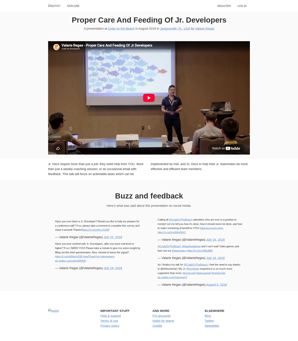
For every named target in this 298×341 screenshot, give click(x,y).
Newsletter (212, 326)
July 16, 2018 (215, 239)
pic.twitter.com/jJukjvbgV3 (172, 277)
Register (224, 5)
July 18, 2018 (113, 268)
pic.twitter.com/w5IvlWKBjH (70, 260)
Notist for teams (163, 321)
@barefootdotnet (191, 246)
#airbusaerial (203, 273)
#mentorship (218, 273)
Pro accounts (161, 316)
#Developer (192, 268)
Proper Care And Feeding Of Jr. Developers (149, 20)
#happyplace (179, 250)
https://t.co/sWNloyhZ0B (68, 256)
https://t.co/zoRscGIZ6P (96, 229)
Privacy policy (109, 326)
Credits (157, 326)
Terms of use (109, 321)
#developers (108, 256)
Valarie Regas (204, 28)
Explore (73, 5)
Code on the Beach (121, 28)
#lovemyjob (189, 273)
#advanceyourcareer (211, 228)
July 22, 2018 (113, 237)
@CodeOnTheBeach (181, 219)
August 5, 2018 (216, 284)
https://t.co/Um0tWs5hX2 (172, 232)
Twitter (209, 321)
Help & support (110, 316)
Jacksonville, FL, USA (175, 28)
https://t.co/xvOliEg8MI (200, 250)
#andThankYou (91, 256)
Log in (242, 5)
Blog (208, 316)
